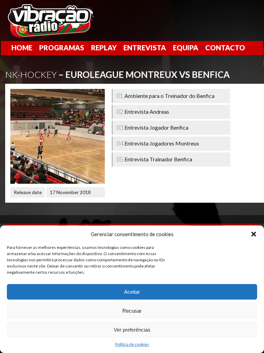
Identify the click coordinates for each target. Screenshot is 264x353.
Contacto (225, 47)
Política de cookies (132, 344)
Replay (104, 47)
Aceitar (132, 292)
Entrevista (144, 47)
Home (21, 47)
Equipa (185, 47)
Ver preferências (132, 330)
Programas (61, 47)
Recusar (132, 311)
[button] (253, 234)
